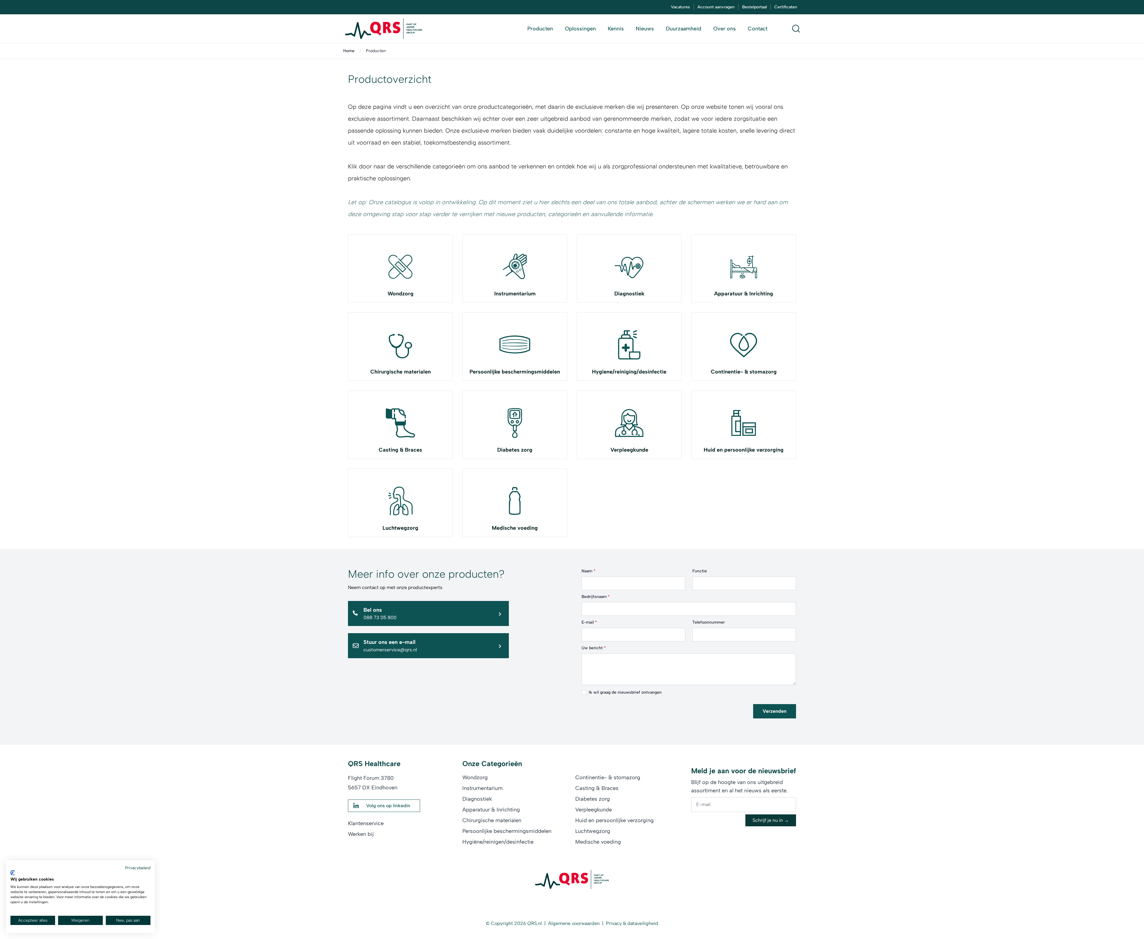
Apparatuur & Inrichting (743, 293)
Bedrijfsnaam (596, 596)
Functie (699, 571)
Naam (589, 571)
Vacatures (680, 7)
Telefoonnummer (708, 622)
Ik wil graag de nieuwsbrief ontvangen (625, 692)
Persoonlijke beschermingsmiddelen (515, 371)
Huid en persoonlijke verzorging (744, 450)
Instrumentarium (515, 293)
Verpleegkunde (629, 450)
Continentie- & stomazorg (744, 371)
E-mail (589, 622)
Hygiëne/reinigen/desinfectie (498, 842)
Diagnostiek (629, 293)
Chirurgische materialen (400, 371)
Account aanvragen (716, 7)
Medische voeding (515, 528)
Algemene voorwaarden (574, 923)
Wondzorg (401, 293)
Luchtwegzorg (400, 528)
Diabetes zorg (514, 450)
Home (349, 50)
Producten (376, 50)
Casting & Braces (400, 450)
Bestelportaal (754, 7)
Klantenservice (366, 823)
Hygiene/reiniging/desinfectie (629, 371)
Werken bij (361, 834)
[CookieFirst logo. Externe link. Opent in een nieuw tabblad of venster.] (12, 873)
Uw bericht (594, 647)
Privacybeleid (137, 867)
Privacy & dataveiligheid (632, 923)
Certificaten (785, 7)
